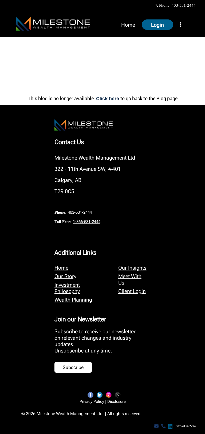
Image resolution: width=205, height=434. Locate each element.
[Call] (163, 426)
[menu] (180, 24)
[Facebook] (90, 395)
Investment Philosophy (67, 288)
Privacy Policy (92, 401)
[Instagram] (109, 395)
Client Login (132, 291)
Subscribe (73, 367)
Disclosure (116, 401)
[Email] (156, 426)
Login (157, 25)
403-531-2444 (184, 5)
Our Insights (132, 268)
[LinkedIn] (99, 395)
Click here (108, 98)
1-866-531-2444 (86, 221)
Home (128, 25)
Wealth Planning (73, 300)
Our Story (65, 276)
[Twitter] (118, 395)
